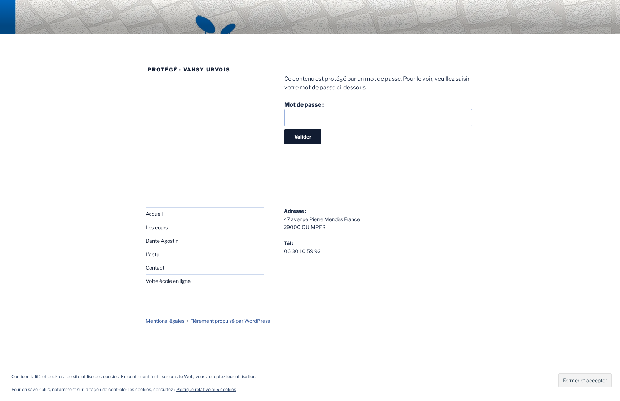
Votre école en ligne (168, 281)
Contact (155, 268)
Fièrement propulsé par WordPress (230, 321)
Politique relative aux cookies (206, 389)
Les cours (157, 227)
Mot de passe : (304, 104)
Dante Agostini (162, 241)
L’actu (152, 254)
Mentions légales (165, 321)
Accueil (154, 214)
